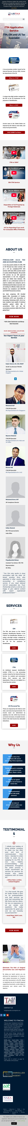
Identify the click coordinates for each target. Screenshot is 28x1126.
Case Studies (18, 1110)
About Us (11, 1109)
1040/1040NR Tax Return (14, 132)
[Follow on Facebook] (1, 1015)
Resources (6, 1112)
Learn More (14, 8)
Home (5, 1109)
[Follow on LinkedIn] (15, 379)
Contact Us (15, 1112)
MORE (14, 648)
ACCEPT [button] (14, 1123)
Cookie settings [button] (21, 1120)
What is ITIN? (14, 78)
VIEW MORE (14, 317)
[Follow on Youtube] (7, 1015)
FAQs (18, 1109)
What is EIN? (14, 105)
